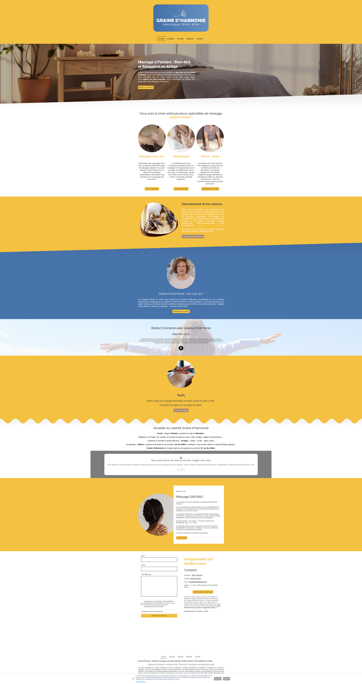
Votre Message (146, 574)
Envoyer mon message (159, 616)
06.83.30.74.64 (196, 579)
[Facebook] (181, 348)
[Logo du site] (181, 18)
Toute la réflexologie (181, 189)
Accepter (181, 469)
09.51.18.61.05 (197, 575)
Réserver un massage (146, 87)
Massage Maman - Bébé (210, 189)
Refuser (226, 678)
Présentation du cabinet (181, 311)
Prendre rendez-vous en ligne (202, 592)
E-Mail (143, 565)
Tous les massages (151, 189)
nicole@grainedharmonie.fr (198, 582)
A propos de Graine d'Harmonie (193, 236)
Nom (143, 556)
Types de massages (181, 410)
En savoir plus (181, 538)
